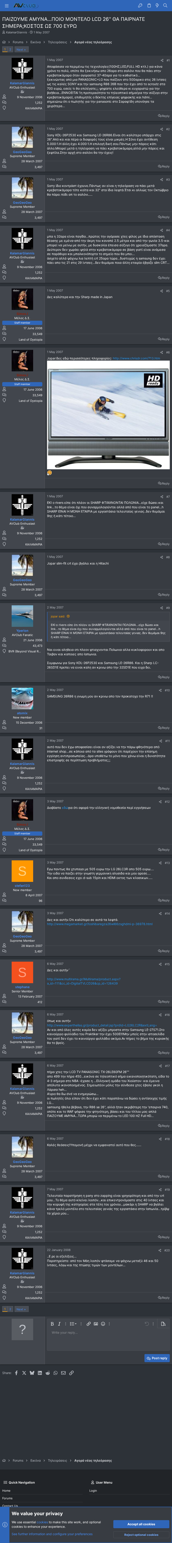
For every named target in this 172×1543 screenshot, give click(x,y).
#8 (168, 557)
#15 (167, 964)
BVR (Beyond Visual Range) (28, 651)
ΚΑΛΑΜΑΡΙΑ (33, 108)
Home (6, 1490)
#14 (167, 913)
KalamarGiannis (16, 32)
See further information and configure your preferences (52, 1534)
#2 (168, 129)
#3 (168, 179)
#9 (168, 608)
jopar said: (58, 616)
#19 (167, 1189)
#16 (167, 1015)
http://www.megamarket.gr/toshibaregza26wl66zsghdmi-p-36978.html (100, 924)
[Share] (162, 60)
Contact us (10, 1506)
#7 (168, 496)
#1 (168, 60)
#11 (167, 741)
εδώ (65, 807)
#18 (167, 1139)
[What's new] (157, 6)
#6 (168, 352)
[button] (6, 6)
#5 (168, 291)
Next (20, 49)
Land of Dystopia (30, 339)
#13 (167, 863)
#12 (167, 801)
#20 (167, 1250)
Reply (166, 116)
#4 (168, 230)
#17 (167, 1066)
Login (93, 1490)
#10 (167, 690)
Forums (7, 1498)
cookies (42, 1522)
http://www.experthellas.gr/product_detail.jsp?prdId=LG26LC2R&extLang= (102, 1025)
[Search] (165, 6)
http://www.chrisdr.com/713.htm (136, 358)
